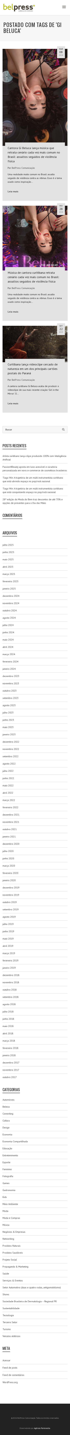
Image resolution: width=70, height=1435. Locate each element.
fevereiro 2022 (10, 807)
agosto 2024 (9, 617)
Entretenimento (10, 1155)
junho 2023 (8, 719)
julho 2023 (8, 712)
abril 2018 (8, 1033)
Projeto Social (10, 1259)
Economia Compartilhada (15, 1141)
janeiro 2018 (9, 1055)
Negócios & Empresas (14, 1231)
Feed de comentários (13, 1374)
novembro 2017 (11, 1069)
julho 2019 (8, 924)
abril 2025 (8, 566)
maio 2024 (8, 639)
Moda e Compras (11, 1217)
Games (6, 1183)
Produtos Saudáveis (13, 1252)
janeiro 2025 (9, 588)
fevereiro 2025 (10, 581)
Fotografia (8, 1176)
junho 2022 (8, 778)
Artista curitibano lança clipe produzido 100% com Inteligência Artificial (34, 457)
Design (6, 1127)
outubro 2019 (10, 902)
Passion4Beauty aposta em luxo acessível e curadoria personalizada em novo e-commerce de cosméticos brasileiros (35, 468)
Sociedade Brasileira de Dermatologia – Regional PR (30, 1301)
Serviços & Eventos (13, 1280)
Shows (6, 1294)
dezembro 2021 (11, 814)
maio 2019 (8, 938)
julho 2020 (8, 851)
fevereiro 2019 (10, 960)
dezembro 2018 (11, 975)
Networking (8, 1238)
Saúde (6, 1273)
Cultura (6, 1120)
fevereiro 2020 (10, 873)
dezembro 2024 (11, 595)
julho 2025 (8, 544)
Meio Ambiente (10, 1204)
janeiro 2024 (9, 668)
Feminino (7, 1169)
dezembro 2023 (11, 676)
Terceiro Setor (10, 1322)
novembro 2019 (11, 894)
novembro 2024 (11, 603)
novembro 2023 (11, 683)
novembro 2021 (11, 821)
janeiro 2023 (9, 734)
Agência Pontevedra (42, 1428)
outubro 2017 (10, 1077)
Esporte (6, 1162)
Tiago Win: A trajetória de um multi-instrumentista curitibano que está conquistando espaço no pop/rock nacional (33, 490)
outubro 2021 (10, 829)
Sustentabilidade (11, 1308)
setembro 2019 (11, 909)
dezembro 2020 (11, 843)
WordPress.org (10, 1382)
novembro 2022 (11, 749)
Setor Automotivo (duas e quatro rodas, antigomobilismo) (32, 1287)
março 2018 (9, 1040)
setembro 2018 (11, 996)
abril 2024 (8, 646)
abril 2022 (8, 792)
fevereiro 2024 (10, 661)
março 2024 (9, 654)
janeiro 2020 (9, 880)
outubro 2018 (10, 989)
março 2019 (9, 953)
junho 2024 (8, 632)
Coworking (8, 1113)
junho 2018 (8, 1018)
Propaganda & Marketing (15, 1266)
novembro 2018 (11, 982)
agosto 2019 (9, 916)
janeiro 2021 (9, 836)
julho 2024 (8, 625)
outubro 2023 (10, 690)
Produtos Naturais (12, 1245)
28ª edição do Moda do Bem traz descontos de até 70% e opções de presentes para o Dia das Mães (33, 501)
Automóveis (8, 1099)
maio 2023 (8, 727)
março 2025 (9, 574)
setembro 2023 (11, 698)
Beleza (6, 1106)
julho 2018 (8, 1011)
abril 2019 (8, 945)
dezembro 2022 (11, 741)
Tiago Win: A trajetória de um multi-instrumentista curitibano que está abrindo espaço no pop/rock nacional (33, 479)
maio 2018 (8, 1026)
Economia (7, 1134)
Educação (7, 1148)
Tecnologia (8, 1315)
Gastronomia (9, 1190)
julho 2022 (8, 770)
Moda (5, 1211)
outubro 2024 (10, 610)
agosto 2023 (9, 705)
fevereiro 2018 (10, 1048)
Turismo (7, 1329)
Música (6, 1224)
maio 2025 (8, 559)
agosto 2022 (9, 763)
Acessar (6, 1360)
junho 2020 (8, 858)
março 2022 (9, 800)
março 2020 (9, 865)
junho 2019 (8, 931)
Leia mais (13, 191)
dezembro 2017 (11, 1062)
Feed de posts (10, 1367)
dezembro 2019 (11, 887)
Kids (5, 1197)
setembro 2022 (11, 756)
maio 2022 (8, 785)
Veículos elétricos (11, 1336)
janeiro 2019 (9, 967)
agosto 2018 (9, 1004)
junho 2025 (8, 552)
